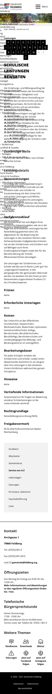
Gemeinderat (15, 463)
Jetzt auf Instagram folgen (40, 661)
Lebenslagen (15, 477)
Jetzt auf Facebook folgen (26, 661)
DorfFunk (6, 208)
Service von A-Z (17, 470)
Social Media (8, 211)
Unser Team (13, 115)
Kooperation (13, 141)
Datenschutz (33, 683)
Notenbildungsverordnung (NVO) (20, 416)
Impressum (18, 683)
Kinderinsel (7, 144)
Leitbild (11, 128)
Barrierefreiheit (25, 688)
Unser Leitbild (20, 134)
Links (11, 506)
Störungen (11, 657)
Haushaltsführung (18, 499)
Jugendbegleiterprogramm (20, 119)
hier (11, 591)
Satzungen (14, 484)
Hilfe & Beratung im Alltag (15, 157)
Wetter (40, 646)
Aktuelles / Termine (17, 125)
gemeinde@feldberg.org (24, 562)
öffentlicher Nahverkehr (14, 182)
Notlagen (6, 154)
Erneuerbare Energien (13, 185)
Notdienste (11, 646)
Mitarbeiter (14, 456)
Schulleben (12, 122)
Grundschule (8, 112)
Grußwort (14, 449)
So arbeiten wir (14, 131)
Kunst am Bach (9, 169)
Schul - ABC (18, 138)
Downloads (26, 646)
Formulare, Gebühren (20, 491)
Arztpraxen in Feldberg (13, 150)
